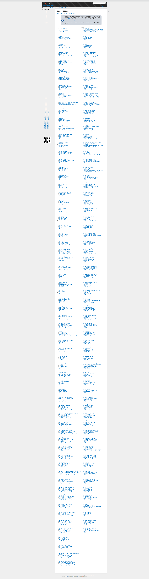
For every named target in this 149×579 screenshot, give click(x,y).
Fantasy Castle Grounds (63, 135)
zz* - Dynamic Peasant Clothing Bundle (66, 560)
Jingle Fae (61, 201)
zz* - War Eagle (86, 514)
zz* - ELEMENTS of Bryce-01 (88, 32)
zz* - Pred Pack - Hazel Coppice (89, 309)
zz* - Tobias (85, 467)
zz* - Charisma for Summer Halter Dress (66, 496)
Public (51, 7)
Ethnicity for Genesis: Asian (64, 121)
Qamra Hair (61, 293)
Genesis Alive (61, 147)
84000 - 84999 (46, 94)
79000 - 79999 (46, 89)
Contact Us (46, 132)
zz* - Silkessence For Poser (88, 376)
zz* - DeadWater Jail (63, 536)
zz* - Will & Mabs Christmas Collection (90, 523)
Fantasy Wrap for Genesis (64, 136)
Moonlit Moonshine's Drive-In (64, 249)
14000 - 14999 (46, 25)
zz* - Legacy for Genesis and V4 (89, 180)
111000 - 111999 (46, 121)
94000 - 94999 (46, 104)
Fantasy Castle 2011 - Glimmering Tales (66, 131)
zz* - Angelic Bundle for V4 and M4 (65, 430)
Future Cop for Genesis (63, 142)
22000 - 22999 (46, 33)
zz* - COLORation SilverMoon (64, 506)
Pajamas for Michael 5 (63, 269)
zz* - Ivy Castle (86, 151)
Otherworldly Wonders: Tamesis (65, 265)
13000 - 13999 (63, 7)
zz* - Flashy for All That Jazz (88, 69)
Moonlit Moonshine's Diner (64, 248)
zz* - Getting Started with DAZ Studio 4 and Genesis (93, 109)
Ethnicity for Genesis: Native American (66, 122)
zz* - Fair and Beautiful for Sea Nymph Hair (91, 56)
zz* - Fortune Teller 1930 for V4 (89, 77)
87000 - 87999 (46, 97)
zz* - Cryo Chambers (63, 524)
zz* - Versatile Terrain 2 (87, 508)
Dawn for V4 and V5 (63, 84)
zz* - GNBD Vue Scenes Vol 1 (88, 114)
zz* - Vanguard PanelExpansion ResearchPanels (92, 506)
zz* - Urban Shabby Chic (87, 495)
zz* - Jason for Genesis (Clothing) (89, 160)
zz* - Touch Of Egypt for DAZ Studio (90, 472)
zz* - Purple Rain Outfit (87, 322)
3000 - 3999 (45, 14)
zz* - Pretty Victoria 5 (87, 316)
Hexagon (102, 6)
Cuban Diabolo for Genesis (64, 79)
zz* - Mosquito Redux (87, 246)
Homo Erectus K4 (62, 178)
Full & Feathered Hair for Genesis (65, 141)
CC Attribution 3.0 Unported (89, 575)
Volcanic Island (62, 384)
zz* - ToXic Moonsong (87, 484)
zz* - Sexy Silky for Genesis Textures (90, 367)
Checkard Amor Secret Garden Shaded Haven (67, 65)
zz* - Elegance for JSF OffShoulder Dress (91, 31)
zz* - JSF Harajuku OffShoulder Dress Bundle (91, 163)
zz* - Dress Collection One (64, 544)
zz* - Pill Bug (85, 292)
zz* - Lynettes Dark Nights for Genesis (90, 208)
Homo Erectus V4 (62, 180)
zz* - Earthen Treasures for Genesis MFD (67, 564)
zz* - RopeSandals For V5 (88, 350)
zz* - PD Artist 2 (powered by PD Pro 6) (90, 289)
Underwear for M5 (62, 372)
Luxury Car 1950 (62, 219)
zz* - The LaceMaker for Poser (89, 443)
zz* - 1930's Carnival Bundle (64, 405)
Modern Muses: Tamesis (63, 245)
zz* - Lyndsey (85, 207)
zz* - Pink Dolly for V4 (87, 293)
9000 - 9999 (45, 20)
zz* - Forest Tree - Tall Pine (88, 76)
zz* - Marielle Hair (86, 223)
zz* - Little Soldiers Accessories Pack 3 (90, 186)
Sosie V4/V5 (61, 339)
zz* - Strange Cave (86, 404)
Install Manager (97, 5)
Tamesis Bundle (62, 351)
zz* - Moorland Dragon (87, 241)
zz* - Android (61, 429)
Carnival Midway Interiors (64, 59)
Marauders (61, 228)
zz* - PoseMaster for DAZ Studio (89, 302)
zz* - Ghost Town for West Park (89, 111)
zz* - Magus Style (86, 217)
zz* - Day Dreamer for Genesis (65, 530)
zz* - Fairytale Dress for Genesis (89, 57)
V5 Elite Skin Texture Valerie (64, 375)
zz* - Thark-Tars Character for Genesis (90, 431)
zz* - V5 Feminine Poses (87, 499)
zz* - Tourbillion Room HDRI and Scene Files (91, 479)
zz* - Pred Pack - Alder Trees (88, 308)
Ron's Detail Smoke (63, 307)
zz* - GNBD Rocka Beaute (88, 113)
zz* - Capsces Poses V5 (63, 484)
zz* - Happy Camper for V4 (88, 123)
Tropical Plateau (62, 369)
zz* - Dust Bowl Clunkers (63, 547)
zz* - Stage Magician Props (88, 393)
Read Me (53, 7)
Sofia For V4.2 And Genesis (64, 334)
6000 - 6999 (45, 17)
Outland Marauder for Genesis (65, 267)
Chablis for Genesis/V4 (63, 64)
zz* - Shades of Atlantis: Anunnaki (89, 369)
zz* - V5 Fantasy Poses (87, 498)
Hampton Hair (61, 174)
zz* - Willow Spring (86, 524)
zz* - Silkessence (86, 375)
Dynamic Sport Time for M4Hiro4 (65, 103)
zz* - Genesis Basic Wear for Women (90, 89)
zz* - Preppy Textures (87, 314)
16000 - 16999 (46, 27)
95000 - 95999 (46, 105)
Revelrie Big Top (62, 300)
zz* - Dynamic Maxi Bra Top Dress (65, 557)
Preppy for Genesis (62, 281)
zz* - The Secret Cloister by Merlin (89, 455)
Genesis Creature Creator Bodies (65, 152)
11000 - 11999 (46, 22)
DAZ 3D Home (47, 130)
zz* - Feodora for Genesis (88, 68)
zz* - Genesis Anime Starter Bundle (89, 88)
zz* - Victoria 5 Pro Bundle (88, 509)
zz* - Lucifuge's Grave (87, 202)
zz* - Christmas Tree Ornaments (65, 498)
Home (48, 7)
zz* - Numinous (86, 261)
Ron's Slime (61, 309)
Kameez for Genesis (63, 207)
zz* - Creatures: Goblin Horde (64, 516)
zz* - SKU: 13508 (86, 381)
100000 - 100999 (46, 110)
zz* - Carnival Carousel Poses (64, 488)
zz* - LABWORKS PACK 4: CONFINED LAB (91, 171)
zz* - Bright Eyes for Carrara (64, 467)
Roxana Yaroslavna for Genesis (65, 314)
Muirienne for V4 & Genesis (64, 258)
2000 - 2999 (45, 13)
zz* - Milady (85, 236)
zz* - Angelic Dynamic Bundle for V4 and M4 (67, 431)
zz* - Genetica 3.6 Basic (87, 105)
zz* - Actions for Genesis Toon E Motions (66, 409)
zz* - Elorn (85, 36)
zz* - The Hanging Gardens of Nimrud (90, 439)
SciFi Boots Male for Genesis (64, 323)
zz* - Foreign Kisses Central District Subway (91, 73)
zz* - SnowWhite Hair (87, 383)
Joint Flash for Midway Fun (64, 202)
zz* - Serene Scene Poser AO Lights (90, 366)
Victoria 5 (61, 380)
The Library (61, 358)
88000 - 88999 (46, 98)
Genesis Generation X (63, 159)
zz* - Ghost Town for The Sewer (89, 110)
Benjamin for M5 (62, 51)
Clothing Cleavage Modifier (64, 72)
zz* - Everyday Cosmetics (88, 45)
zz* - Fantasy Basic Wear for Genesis (90, 62)
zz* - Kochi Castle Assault (88, 167)
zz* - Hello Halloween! (87, 131)
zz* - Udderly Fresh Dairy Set (88, 491)
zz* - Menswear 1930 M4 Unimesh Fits (90, 232)
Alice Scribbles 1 (62, 35)
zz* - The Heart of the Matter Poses (90, 440)
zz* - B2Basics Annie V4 (63, 450)
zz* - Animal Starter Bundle (64, 438)
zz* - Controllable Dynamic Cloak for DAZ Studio (68, 511)
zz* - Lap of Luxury (86, 176)
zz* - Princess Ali (86, 317)
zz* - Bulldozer (62, 480)
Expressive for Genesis (63, 126)
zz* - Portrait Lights (86, 301)
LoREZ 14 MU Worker (63, 215)
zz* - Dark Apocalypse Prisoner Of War (66, 528)
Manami (60, 227)
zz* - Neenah (85, 252)
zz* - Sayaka (85, 357)
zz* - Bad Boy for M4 (63, 457)
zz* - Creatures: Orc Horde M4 (65, 522)
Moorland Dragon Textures (64, 256)
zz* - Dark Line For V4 (63, 529)
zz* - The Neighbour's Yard (88, 447)
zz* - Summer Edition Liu (88, 410)
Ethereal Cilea (62, 119)
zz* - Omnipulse (86, 276)
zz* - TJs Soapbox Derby (88, 466)
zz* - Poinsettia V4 (86, 299)
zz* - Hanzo (85, 122)
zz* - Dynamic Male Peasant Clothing (66, 555)
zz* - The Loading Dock (87, 445)
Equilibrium (61, 118)
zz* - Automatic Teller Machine (64, 442)
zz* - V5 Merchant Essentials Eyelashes (90, 500)
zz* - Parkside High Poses (88, 286)
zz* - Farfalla (85, 64)
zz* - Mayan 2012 (86, 228)
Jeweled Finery (62, 200)
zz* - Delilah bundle (62, 538)
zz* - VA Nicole (86, 503)
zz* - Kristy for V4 (86, 168)
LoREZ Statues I (62, 216)
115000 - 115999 (46, 125)
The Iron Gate (62, 357)
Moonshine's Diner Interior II (64, 252)
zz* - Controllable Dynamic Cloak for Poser (67, 512)
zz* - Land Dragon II (87, 174)
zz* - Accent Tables (62, 408)
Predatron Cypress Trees (64, 278)
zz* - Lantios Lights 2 (87, 175)
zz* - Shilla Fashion (87, 371)
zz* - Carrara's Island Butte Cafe (65, 492)
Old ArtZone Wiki (60, 570)
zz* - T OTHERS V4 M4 (87, 417)
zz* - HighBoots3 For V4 (87, 136)
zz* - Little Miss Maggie (87, 185)
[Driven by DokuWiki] (84, 576)
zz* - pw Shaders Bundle (87, 323)
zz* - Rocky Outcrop (87, 347)
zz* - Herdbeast (86, 134)
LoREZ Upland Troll (63, 217)
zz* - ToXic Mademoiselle (88, 483)
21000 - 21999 (46, 32)
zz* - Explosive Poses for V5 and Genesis (91, 47)
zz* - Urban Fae (86, 492)
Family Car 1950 (62, 129)
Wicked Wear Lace (62, 393)
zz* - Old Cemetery (86, 273)
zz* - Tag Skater (86, 418)
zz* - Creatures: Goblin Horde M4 (65, 519)
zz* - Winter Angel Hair (87, 527)
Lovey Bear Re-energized (64, 218)
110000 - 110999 (46, 120)
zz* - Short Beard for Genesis (88, 373)
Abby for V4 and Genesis (64, 31)
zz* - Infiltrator (86, 144)
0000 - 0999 (45, 11)
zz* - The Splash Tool (87, 459)
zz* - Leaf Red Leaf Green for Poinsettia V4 (91, 177)
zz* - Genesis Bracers (87, 92)
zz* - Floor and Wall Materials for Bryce (90, 71)
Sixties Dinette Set (62, 332)
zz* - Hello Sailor (86, 133)
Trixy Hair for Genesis (63, 366)
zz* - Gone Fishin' (86, 117)
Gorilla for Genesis (62, 169)
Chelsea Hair (61, 68)
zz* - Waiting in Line (87, 512)
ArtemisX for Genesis (63, 40)
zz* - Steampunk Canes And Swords (90, 398)
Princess (61, 283)
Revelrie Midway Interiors (64, 303)
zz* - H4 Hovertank (86, 119)
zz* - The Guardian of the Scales (89, 438)
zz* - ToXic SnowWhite (87, 487)
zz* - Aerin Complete (63, 415)
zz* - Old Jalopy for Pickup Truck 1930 (90, 274)
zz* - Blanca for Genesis (63, 464)
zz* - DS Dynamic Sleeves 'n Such (65, 546)
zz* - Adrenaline (62, 412)
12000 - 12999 (46, 23)
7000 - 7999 (45, 18)
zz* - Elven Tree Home (87, 37)
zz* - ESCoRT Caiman (87, 41)
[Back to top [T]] (108, 13)
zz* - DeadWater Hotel (63, 535)
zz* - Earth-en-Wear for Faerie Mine (66, 563)
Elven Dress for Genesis (63, 111)
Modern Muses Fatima (63, 243)
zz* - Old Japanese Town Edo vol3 (89, 275)
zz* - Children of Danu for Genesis (65, 497)
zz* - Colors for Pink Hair (63, 507)
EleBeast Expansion (63, 110)
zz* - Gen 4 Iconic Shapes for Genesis (90, 87)
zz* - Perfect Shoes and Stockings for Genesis (91, 290)
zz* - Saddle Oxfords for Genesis (89, 355)
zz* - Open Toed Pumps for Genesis (90, 277)
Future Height (61, 143)
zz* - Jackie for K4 (86, 152)
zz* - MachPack (86, 209)
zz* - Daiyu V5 (62, 525)
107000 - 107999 (46, 117)
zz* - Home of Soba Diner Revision (89, 141)
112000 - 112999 (46, 122)
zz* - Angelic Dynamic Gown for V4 (65, 432)
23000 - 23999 (46, 34)
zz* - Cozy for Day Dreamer (64, 514)
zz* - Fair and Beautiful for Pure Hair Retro (91, 55)
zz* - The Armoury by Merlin (88, 432)
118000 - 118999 (46, 128)
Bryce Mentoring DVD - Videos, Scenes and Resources (69, 55)
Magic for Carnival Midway (64, 224)
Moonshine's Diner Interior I (64, 251)
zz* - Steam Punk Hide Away (88, 397)
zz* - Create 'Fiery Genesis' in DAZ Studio (67, 515)
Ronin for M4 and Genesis (64, 311)
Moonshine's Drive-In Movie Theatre (66, 253)
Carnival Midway (62, 57)
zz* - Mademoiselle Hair (87, 212)
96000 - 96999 (46, 106)
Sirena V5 (61, 331)
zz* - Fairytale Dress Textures (88, 59)
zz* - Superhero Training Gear (89, 413)
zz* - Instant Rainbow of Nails (88, 147)
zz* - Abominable (62, 406)
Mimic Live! (61, 241)
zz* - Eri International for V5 (88, 40)
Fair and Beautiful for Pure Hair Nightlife (66, 128)
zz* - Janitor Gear (86, 153)
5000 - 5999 (45, 16)
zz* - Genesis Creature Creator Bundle (90, 93)
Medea (60, 229)
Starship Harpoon (62, 343)
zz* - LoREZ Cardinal (87, 194)
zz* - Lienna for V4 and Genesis (89, 184)
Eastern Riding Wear (63, 106)
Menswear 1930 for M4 (63, 235)
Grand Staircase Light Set (64, 171)
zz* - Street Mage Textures (88, 405)
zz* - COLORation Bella (63, 505)
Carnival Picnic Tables (63, 61)
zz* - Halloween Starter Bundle (89, 121)
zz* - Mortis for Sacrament (88, 244)
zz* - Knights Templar (87, 166)
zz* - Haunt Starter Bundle (88, 129)
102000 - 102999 (46, 112)
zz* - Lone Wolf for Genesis (88, 193)
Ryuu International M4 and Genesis (65, 316)
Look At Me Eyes (62, 213)
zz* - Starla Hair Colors (87, 396)
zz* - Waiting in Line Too (87, 513)
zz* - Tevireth (85, 426)
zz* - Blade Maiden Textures (64, 463)
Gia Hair (60, 166)
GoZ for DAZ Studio (63, 170)
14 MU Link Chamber (63, 28)
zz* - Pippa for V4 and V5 (88, 295)
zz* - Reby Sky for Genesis (88, 335)
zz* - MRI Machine (86, 250)
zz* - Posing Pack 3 (87, 305)
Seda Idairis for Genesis (63, 327)
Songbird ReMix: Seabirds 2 (64, 338)
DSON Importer (103, 5)
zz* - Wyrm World (86, 531)
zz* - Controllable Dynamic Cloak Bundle (66, 509)
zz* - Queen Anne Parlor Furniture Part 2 (90, 325)
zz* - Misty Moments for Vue (88, 240)
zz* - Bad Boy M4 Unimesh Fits (65, 458)
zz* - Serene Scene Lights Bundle (89, 365)
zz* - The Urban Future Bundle (89, 463)
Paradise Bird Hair (62, 270)
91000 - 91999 (46, 101)
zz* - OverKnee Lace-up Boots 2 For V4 (90, 282)
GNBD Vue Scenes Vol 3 (63, 168)
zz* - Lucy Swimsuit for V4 (88, 203)
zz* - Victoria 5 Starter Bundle (88, 511)
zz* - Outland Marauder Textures (89, 281)
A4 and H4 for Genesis (63, 30)
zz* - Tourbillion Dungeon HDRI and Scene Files (92, 476)
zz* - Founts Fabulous (87, 80)
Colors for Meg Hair (63, 76)
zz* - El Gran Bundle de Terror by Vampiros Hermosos (93, 29)
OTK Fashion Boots (63, 266)
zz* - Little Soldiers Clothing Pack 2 (89, 190)
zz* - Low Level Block (87, 200)
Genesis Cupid (62, 154)
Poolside (61, 276)
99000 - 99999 (46, 109)
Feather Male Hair (62, 138)
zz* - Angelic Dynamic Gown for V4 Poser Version (68, 433)
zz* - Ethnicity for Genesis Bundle (89, 43)
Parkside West (62, 273)
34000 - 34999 (46, 45)
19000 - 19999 (46, 30)
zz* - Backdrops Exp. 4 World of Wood (66, 456)
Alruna (60, 36)
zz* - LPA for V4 (86, 201)
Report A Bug (47, 133)
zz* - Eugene (85, 44)
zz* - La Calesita (86, 169)
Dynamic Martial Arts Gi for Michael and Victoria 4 (68, 102)
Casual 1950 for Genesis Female (65, 62)
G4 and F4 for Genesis (63, 145)
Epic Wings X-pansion (63, 117)
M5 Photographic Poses (63, 223)
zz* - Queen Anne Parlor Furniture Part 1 (90, 324)
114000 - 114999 (46, 124)
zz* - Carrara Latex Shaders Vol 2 (65, 491)
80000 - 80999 (46, 90)
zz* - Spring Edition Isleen (88, 392)
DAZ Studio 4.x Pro (62, 88)
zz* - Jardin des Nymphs (87, 155)
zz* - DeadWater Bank (63, 532)
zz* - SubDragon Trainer (87, 406)
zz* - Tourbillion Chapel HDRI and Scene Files (91, 475)
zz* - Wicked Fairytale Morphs (88, 522)
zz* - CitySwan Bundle (63, 500)
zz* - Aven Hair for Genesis (64, 449)
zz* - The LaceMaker (87, 442)
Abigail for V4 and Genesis (64, 32)
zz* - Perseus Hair (86, 291)
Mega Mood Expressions (64, 234)
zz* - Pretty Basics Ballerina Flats (89, 315)
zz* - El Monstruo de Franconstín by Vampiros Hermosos (93, 30)
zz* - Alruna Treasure (63, 423)
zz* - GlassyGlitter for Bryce (88, 112)
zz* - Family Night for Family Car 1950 (90, 60)
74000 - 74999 (46, 84)
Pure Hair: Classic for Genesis (64, 287)
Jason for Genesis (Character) (65, 193)
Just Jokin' (61, 204)
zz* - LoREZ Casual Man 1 (88, 195)
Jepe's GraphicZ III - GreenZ (64, 196)
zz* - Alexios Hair (62, 421)
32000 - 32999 (46, 43)
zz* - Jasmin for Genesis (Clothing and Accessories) (92, 158)
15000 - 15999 (46, 26)
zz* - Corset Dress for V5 (64, 513)
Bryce (105, 6)
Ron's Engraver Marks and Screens (65, 308)
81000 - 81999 (46, 91)
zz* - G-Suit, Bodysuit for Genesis (89, 81)
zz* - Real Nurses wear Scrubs (89, 334)
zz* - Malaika (85, 218)
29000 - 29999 (46, 40)
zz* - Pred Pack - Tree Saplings (89, 310)
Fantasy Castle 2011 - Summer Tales (66, 133)
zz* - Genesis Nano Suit (87, 98)
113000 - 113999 (46, 123)
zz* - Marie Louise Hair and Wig (89, 221)
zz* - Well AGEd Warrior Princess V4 (90, 519)
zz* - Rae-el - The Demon (88, 330)
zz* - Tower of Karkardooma (88, 481)
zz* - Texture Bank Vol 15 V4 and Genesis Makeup (92, 429)
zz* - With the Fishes (87, 529)
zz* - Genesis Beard (87, 90)
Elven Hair (61, 113)
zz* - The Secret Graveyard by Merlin (90, 457)
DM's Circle (61, 94)
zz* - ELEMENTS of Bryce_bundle (89, 35)
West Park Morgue (62, 389)
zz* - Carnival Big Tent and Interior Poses (66, 487)
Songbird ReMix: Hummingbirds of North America (68, 335)
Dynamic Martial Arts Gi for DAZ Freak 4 (66, 101)
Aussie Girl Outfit (62, 45)
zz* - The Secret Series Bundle (89, 458)
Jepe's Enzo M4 (62, 195)
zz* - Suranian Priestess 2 (88, 414)
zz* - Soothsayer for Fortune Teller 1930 (90, 385)
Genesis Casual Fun (63, 151)
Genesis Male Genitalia (63, 161)
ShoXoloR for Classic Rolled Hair (65, 330)
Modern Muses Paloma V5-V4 (64, 244)
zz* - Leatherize (86, 179)
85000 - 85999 (46, 95)
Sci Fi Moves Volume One (64, 319)
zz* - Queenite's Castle (87, 326)
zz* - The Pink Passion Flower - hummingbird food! (92, 449)
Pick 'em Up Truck (62, 274)
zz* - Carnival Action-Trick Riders (65, 486)
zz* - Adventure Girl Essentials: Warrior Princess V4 (68, 413)
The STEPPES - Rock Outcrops (65, 360)
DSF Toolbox (61, 100)
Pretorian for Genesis (63, 282)
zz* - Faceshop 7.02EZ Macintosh (89, 52)
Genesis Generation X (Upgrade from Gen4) (67, 160)
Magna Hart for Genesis (63, 225)
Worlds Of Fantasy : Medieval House (66, 398)
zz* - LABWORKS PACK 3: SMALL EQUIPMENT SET (93, 170)
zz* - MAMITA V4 (86, 219)
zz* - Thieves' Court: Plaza (88, 465)
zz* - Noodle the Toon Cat (88, 260)
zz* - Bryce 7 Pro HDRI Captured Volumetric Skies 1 (68, 474)
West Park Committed (63, 388)
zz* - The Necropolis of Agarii (88, 446)
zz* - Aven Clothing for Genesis (65, 446)
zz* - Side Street (86, 374)
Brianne (60, 54)
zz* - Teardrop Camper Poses (88, 425)
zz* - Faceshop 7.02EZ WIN (88, 53)
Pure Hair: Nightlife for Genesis (65, 289)
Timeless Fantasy (62, 363)
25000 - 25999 (46, 36)
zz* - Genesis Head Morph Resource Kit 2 (91, 97)
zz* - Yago (85, 532)
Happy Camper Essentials (64, 176)
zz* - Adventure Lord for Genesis (65, 414)
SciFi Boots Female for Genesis (65, 322)
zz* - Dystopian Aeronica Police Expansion (67, 562)
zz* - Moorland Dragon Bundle (89, 242)
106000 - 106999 (46, 116)
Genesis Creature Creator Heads (65, 153)
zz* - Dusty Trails (62, 548)
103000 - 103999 (46, 113)
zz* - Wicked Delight (87, 521)
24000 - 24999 (46, 35)
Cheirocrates (61, 67)
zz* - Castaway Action (63, 494)
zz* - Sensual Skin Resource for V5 (89, 361)
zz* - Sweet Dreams (87, 416)
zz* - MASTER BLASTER (88, 225)
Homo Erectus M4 (62, 179)
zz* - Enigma (85, 39)
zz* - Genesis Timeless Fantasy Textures (90, 103)
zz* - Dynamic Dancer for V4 (64, 549)
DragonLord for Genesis (63, 98)
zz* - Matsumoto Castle (87, 227)
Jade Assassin (62, 191)
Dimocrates (61, 93)
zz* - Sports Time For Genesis (89, 391)
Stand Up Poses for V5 (63, 341)
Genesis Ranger (62, 162)
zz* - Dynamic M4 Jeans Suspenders (66, 552)
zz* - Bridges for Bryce (63, 466)
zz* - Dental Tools (62, 540)
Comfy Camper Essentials (64, 77)
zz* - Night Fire (86, 258)
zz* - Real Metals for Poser (88, 333)
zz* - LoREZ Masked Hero (88, 196)
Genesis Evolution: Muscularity (65, 155)
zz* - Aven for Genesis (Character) (65, 447)
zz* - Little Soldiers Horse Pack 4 (89, 191)
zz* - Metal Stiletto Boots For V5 (89, 233)
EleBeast (61, 109)
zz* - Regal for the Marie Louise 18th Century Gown (92, 336)
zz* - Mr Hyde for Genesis (88, 249)
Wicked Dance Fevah (63, 391)
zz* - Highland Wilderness (88, 137)
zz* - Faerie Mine (86, 54)
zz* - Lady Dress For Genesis (88, 172)
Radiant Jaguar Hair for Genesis (65, 295)
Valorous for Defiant (63, 377)
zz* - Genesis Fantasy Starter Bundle (90, 95)
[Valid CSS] (79, 576)
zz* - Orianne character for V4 (88, 278)
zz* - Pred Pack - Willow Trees (89, 311)
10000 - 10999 (46, 21)
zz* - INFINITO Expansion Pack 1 (89, 146)
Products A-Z (66, 570)
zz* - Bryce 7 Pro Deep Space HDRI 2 (66, 470)
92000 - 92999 (46, 102)
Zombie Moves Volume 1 (64, 401)
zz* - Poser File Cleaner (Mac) (89, 303)
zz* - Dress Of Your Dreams (64, 545)
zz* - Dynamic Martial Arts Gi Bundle (66, 556)
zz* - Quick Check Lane (87, 327)
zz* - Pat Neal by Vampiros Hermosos (90, 287)
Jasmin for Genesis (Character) (65, 192)
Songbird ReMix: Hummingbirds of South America (68, 336)
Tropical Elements (62, 368)
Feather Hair (61, 137)
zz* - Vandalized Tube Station (88, 505)
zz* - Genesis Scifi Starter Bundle (89, 101)
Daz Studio (95, 6)
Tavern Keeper (62, 352)
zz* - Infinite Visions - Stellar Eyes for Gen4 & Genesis (93, 145)
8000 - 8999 (45, 19)
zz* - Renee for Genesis (87, 339)
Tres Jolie (61, 365)
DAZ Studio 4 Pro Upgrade (64, 87)
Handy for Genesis (62, 175)
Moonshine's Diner (62, 250)
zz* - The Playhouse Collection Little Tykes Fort (92, 450)
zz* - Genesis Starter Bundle (88, 102)
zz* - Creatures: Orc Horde (64, 520)
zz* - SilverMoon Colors (87, 377)
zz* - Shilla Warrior (86, 372)
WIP (69, 18)
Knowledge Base (47, 131)
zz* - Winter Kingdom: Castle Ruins (89, 528)
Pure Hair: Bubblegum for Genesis (65, 284)
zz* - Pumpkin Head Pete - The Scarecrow (91, 318)
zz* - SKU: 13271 (86, 380)
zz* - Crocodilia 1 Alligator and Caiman (66, 523)
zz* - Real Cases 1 (86, 331)
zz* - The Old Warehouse (88, 448)
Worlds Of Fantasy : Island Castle (65, 397)
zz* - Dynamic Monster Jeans (64, 558)
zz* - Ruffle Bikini (86, 351)
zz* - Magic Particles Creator (88, 216)
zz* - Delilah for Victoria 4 (64, 539)
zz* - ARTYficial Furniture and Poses (66, 441)
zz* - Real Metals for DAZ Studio (89, 332)
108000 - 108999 (46, 118)
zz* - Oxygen (85, 284)
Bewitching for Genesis (63, 52)
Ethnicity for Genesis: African (64, 120)
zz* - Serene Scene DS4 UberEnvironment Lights (92, 364)
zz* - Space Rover (86, 389)
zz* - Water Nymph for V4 (88, 516)
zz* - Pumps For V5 (87, 319)
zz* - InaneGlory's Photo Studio (89, 143)
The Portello (61, 359)
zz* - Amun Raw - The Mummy (65, 425)
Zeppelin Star (61, 400)
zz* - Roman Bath (86, 348)
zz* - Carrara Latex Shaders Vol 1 (65, 490)
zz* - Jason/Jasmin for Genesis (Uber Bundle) (91, 161)
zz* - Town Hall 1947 (87, 482)
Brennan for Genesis (63, 53)
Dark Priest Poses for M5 (64, 81)
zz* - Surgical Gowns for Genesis (89, 415)
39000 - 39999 (46, 50)
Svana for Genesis (62, 349)
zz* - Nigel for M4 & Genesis (88, 257)
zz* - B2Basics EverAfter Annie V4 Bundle (67, 451)
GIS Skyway (61, 167)
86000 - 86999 (46, 96)
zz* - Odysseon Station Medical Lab (90, 268)
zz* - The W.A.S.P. (86, 464)
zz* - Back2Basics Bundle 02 (64, 455)
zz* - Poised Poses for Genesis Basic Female (91, 300)
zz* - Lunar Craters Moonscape (89, 205)
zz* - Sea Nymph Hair (87, 359)
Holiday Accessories (63, 177)
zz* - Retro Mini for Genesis (88, 340)
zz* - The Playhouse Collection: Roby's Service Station (93, 453)
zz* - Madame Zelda (87, 211)
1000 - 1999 (45, 12)
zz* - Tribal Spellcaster (87, 489)
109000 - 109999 (46, 119)
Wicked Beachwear (62, 390)
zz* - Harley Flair (86, 127)
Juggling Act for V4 (62, 203)
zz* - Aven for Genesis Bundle (64, 448)
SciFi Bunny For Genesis (64, 324)
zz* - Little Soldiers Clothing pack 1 (89, 188)
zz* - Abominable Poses (63, 407)
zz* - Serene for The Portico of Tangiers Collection (92, 363)
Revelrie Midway (62, 302)
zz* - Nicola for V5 (86, 256)
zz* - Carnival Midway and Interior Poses (66, 489)
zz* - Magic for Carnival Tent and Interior (90, 215)
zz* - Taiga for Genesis (87, 420)
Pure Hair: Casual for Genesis (64, 285)
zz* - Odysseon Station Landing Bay (90, 267)
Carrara (99, 6)
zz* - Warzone (86, 515)
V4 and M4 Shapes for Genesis (65, 374)
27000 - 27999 (46, 38)
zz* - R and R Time (86, 328)
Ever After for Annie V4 (63, 123)
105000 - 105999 (46, 115)
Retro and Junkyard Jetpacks (64, 299)
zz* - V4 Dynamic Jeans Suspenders (90, 497)
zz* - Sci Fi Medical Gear (88, 358)
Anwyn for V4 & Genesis (63, 39)
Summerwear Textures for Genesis (65, 348)
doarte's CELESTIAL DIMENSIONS (65, 95)
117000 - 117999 (46, 127)
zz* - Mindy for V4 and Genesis (89, 237)
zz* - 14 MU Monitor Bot (63, 404)
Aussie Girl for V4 (62, 44)
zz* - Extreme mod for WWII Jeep (89, 51)
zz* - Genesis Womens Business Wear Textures (92, 104)
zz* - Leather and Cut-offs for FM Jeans (90, 178)
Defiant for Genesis (62, 89)
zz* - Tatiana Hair (86, 423)
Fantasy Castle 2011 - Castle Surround (66, 130)
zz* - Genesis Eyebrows (87, 94)
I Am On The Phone (63, 184)
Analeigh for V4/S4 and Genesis (65, 38)
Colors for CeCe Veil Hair (64, 73)
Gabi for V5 (61, 146)
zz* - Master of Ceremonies (88, 226)
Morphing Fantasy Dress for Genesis (66, 257)
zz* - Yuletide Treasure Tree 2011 (89, 533)
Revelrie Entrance (62, 301)
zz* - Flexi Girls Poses (87, 70)
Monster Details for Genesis (64, 246)
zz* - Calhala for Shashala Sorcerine (66, 481)
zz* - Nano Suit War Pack (88, 251)
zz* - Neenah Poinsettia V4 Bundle (89, 253)
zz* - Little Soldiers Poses (88, 192)
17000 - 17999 (46, 28)
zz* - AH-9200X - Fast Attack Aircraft (66, 418)
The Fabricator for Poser (63, 355)
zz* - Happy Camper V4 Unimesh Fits (90, 125)
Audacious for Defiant (63, 43)
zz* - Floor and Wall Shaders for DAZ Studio (91, 72)
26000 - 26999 (46, 37)
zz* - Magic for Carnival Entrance (89, 213)
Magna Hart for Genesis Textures (65, 226)
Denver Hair (61, 92)
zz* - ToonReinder (86, 471)
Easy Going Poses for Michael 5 (65, 108)
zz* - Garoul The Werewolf (88, 85)
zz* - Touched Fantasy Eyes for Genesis (90, 474)
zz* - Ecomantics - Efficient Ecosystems (66, 565)
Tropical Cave (61, 367)
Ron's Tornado (62, 310)
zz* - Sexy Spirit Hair (87, 368)
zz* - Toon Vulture (86, 470)
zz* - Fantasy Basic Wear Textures (89, 63)
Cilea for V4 (61, 69)
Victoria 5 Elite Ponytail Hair (64, 381)
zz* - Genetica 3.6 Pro (87, 106)
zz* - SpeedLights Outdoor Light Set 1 (90, 390)
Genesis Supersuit (62, 163)
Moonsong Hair (62, 254)
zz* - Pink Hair (86, 294)
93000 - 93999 (46, 103)
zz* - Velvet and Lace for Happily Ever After (91, 507)
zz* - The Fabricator (87, 437)
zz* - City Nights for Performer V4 (65, 499)
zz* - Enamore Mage (87, 38)
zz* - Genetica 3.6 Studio (88, 108)
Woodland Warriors (62, 396)
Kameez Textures (62, 208)
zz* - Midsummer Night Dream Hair (89, 234)
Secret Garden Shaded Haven (64, 326)
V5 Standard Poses (62, 376)
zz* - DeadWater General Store (65, 533)
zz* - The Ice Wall (86, 441)
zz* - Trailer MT (86, 488)
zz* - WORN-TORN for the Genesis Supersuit (91, 530)
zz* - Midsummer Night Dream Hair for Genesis (92, 235)
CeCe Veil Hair (62, 63)
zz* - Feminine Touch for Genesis (89, 67)
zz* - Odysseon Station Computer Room (90, 265)
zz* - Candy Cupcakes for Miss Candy (66, 483)
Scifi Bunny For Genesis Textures (65, 325)
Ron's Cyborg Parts (63, 306)
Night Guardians (62, 260)
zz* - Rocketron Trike (87, 344)
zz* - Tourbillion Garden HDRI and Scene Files (91, 478)
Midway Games (62, 240)
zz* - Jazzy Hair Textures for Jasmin (90, 162)
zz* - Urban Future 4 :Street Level (89, 494)
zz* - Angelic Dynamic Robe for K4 (65, 434)
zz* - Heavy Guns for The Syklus (89, 130)
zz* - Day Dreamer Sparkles (64, 531)
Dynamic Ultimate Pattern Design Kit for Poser (67, 104)
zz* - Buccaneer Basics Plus (64, 479)
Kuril (60, 209)
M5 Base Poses (62, 221)
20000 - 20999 (46, 31)
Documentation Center (48, 5)
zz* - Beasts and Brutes (63, 462)
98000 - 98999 (46, 108)
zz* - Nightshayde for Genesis (88, 259)
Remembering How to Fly (64, 298)
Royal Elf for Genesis (63, 315)
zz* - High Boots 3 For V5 (88, 135)
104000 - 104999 (46, 114)
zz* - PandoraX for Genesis (88, 285)
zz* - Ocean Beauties (87, 262)
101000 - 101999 (46, 111)
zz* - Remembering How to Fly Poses (90, 338)
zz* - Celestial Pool (62, 495)
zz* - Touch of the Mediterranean (89, 473)
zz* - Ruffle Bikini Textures (88, 352)
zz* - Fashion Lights (87, 65)
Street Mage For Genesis (64, 347)
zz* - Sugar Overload (87, 408)
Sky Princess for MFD (63, 333)
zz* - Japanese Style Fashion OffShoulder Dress (92, 154)
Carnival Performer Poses (64, 60)
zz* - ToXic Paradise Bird (87, 486)
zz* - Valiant (85, 504)
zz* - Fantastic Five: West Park (89, 61)
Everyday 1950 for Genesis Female (65, 125)
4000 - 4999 (45, 15)
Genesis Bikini (62, 150)
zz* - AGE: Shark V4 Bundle (64, 416)
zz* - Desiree (61, 541)
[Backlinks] (108, 11)
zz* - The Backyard (86, 433)
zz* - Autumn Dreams (63, 443)
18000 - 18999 (46, 29)
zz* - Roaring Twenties (87, 343)
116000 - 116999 (46, 126)
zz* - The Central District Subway (89, 434)
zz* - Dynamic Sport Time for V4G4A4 (66, 561)
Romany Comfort (62, 305)
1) (74, 20)
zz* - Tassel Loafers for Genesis (89, 422)
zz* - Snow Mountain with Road (89, 382)
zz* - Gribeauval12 (86, 118)
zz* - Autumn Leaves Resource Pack (66, 445)
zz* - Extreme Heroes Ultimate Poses (90, 48)
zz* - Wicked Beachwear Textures (89, 520)
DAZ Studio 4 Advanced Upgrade (65, 86)
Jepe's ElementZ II (62, 194)
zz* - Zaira (85, 535)
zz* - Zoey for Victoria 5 (87, 536)
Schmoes (61, 318)
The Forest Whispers (63, 356)
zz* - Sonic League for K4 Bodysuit (89, 384)
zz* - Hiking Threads (87, 139)
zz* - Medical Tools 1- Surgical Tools (90, 229)
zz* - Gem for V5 (86, 86)
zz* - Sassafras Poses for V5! (88, 356)
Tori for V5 (61, 364)
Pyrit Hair (61, 290)
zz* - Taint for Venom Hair (88, 421)
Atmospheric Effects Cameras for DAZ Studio (67, 41)
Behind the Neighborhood (64, 48)
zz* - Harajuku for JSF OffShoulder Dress (91, 126)
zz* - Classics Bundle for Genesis (65, 504)
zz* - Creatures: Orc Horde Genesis (65, 521)
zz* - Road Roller (86, 342)
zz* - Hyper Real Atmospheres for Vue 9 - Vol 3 (92, 142)
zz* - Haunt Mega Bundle (88, 128)
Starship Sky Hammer (63, 344)
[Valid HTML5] (74, 576)
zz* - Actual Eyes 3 (62, 410)
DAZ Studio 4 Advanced (63, 85)
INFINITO (61, 186)
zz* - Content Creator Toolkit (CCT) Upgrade (67, 508)
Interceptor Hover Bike (63, 187)
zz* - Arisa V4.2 (62, 440)
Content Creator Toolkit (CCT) (64, 78)
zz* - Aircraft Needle (63, 420)
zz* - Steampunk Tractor (87, 400)
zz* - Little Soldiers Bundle (88, 187)
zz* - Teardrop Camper (87, 424)
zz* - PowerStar (86, 306)
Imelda (60, 185)
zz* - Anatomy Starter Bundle (64, 426)
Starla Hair (61, 342)
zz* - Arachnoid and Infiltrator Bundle (66, 439)
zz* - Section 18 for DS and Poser (89, 360)
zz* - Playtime (85, 298)
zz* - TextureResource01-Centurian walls (90, 430)
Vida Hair (61, 382)
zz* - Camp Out (62, 482)
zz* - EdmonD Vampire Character (65, 566)
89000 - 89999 (46, 99)
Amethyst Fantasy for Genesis (64, 37)
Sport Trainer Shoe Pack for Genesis (66, 340)
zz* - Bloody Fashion (63, 465)
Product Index (58, 7)
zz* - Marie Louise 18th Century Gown (90, 220)
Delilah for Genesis (62, 90)
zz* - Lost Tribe (86, 199)
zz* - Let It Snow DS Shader (88, 183)
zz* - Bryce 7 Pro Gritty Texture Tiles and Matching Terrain (70, 471)
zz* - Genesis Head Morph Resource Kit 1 (91, 96)
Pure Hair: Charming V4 (63, 286)
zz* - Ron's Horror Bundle (88, 349)
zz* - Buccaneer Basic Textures (65, 478)
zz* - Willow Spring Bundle (88, 525)
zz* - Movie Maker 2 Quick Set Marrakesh (91, 248)
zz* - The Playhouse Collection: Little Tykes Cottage (92, 451)
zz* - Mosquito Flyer (87, 245)
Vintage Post (61, 383)
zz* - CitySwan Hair (62, 503)
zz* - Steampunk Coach (87, 399)
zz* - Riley (85, 341)
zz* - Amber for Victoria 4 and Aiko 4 (66, 424)
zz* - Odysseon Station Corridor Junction (90, 266)
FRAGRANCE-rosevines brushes (65, 139)
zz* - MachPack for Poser (88, 210)
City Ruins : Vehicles (63, 71)
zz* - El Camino (86, 28)
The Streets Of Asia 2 (63, 361)
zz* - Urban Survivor (87, 496)
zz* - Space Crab (86, 388)
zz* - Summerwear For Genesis (89, 412)
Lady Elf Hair (61, 211)
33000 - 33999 (46, 44)
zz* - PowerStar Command (88, 307)
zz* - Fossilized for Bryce (88, 79)
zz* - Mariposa (86, 224)
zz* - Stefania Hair (86, 401)
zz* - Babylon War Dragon (64, 453)
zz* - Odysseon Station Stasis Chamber (90, 269)
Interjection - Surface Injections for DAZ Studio (67, 188)
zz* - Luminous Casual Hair (88, 204)
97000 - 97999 (46, 107)
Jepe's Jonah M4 (62, 199)
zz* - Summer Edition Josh (88, 409)
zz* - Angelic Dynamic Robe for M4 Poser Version (68, 437)
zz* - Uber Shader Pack (87, 490)
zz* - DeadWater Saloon (63, 537)
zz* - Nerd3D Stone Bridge (88, 254)
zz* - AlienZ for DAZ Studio (64, 422)
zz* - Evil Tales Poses (87, 46)
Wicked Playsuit (62, 392)
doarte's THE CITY (62, 96)
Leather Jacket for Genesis (64, 212)
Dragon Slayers (62, 97)
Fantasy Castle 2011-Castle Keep (65, 134)
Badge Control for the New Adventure (66, 47)
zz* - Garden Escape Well (88, 84)
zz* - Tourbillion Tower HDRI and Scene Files (91, 480)
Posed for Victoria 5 (63, 277)
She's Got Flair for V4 (63, 328)
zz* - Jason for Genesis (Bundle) (89, 159)
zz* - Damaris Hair (62, 527)
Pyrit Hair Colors (62, 291)
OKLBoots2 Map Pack (63, 262)
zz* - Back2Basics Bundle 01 (64, 454)
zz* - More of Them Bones (88, 243)
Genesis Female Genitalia (64, 158)
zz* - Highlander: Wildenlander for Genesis (91, 138)
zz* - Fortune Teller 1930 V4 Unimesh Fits (91, 78)
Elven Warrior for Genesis (64, 114)
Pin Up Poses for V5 (63, 275)
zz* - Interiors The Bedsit (88, 150)
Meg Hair (61, 233)
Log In (106, 1)
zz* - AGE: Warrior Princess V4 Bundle (66, 417)
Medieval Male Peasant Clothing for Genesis (67, 232)
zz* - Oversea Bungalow (87, 283)
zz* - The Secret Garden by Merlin (89, 456)
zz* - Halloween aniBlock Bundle (89, 120)
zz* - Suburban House (87, 407)
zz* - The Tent (86, 462)
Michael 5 (61, 236)
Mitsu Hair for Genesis (63, 242)
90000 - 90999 (46, 100)
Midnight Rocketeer (63, 237)
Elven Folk (61, 112)
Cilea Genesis (61, 70)
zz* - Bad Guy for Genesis (64, 459)
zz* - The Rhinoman (87, 454)
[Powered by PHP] (69, 576)
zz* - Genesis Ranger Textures (89, 100)
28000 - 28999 (46, 39)
